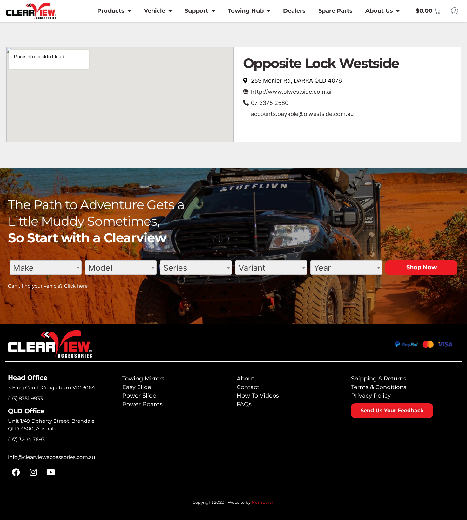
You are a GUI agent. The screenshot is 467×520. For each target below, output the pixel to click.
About (245, 378)
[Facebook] (16, 472)
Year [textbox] (322, 268)
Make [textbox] (23, 268)
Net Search (263, 502)
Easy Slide (136, 387)
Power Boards (142, 404)
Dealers (294, 10)
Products (111, 10)
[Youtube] (51, 472)
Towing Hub (246, 10)
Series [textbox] (175, 268)
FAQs (244, 404)
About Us (379, 10)
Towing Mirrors (143, 378)
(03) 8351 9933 (25, 398)
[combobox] (46, 267)
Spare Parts (335, 10)
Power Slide (139, 395)
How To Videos (258, 395)
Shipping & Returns (378, 378)
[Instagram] (33, 472)
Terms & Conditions (378, 387)
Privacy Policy (371, 395)
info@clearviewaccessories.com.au (51, 457)
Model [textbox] (100, 268)
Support (196, 10)
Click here (76, 286)
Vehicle (154, 10)
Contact (248, 387)
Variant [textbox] (252, 268)
